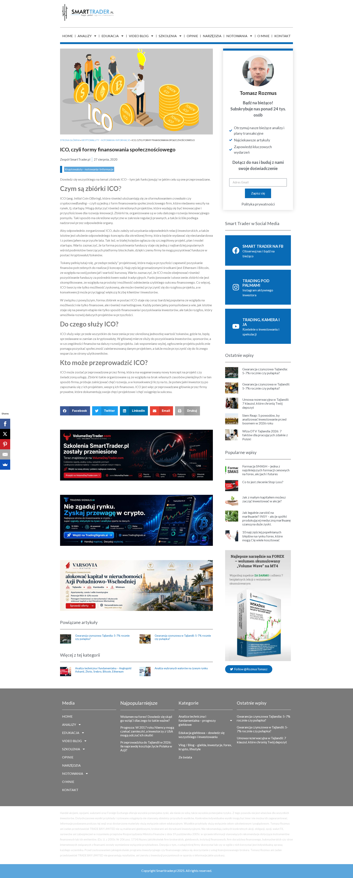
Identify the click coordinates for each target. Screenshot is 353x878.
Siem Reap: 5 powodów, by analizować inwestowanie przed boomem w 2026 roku (264, 419)
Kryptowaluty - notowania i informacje (106, 140)
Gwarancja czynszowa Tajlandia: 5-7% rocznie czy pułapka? (102, 637)
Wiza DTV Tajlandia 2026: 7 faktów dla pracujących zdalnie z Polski (265, 435)
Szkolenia (168, 36)
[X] (5, 434)
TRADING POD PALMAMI (255, 283)
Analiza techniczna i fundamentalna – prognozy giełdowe (197, 720)
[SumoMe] (5, 465)
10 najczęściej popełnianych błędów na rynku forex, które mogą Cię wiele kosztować (262, 536)
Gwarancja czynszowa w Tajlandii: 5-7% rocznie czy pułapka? (183, 637)
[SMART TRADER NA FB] (235, 250)
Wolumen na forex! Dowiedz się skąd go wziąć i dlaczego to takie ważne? (146, 718)
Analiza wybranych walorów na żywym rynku (181, 668)
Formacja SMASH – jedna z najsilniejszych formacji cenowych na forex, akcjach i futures (265, 470)
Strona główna (70, 140)
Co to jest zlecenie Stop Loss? (262, 482)
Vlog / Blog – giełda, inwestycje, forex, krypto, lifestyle (205, 747)
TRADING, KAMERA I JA (261, 322)
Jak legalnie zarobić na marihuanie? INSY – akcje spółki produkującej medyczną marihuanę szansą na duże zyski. (266, 518)
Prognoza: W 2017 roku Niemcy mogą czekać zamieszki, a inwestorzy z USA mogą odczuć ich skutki (147, 731)
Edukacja (110, 36)
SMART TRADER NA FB (262, 246)
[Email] (5, 454)
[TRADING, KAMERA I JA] (235, 326)
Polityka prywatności (258, 204)
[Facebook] (5, 424)
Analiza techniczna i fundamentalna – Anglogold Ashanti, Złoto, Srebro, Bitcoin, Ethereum (103, 670)
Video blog (139, 36)
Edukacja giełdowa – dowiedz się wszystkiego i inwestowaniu (202, 735)
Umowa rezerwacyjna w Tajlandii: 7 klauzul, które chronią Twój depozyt (265, 403)
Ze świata (185, 757)
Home (67, 36)
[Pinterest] (5, 444)
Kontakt (282, 36)
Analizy (85, 36)
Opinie (192, 36)
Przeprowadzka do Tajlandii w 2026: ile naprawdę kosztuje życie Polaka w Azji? (146, 746)
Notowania (236, 36)
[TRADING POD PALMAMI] (235, 287)
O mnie (263, 36)
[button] (75, 410)
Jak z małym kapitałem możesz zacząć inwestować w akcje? (264, 499)
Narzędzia (212, 36)
